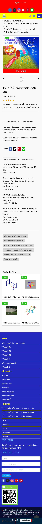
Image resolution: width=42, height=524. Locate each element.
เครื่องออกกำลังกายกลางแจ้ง (13, 343)
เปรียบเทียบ (29, 121)
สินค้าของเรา (7, 384)
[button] (29, 16)
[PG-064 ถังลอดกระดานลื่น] (21, 55)
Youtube (5, 436)
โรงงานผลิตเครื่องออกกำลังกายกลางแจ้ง (18, 408)
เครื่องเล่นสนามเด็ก (9, 363)
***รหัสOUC (6, 351)
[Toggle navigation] (39, 16)
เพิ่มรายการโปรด (12, 121)
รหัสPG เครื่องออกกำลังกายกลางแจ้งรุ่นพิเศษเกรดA (20, 139)
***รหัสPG (6, 367)
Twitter (4, 428)
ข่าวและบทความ (8, 396)
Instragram (6, 432)
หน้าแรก (5, 376)
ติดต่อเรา (5, 388)
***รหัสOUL (6, 347)
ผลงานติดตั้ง (7, 400)
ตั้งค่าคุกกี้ (15, 520)
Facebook (5, 424)
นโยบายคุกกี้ (6, 516)
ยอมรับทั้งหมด (26, 520)
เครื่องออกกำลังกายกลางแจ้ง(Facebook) (18, 412)
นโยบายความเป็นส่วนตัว (24, 514)
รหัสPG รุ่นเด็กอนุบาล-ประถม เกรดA (19, 131)
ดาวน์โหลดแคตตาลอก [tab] (26, 159)
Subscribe (6, 476)
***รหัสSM (6, 359)
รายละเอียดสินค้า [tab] (10, 159)
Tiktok (4, 420)
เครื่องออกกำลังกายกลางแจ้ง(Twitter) (17, 416)
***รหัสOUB (6, 355)
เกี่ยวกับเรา (6, 380)
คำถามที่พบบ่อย (8, 392)
